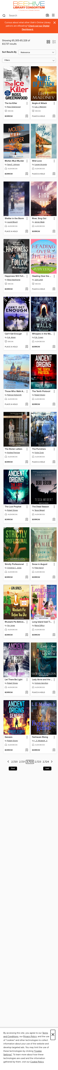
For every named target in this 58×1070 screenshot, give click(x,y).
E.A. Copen (38, 337)
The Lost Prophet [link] (13, 507)
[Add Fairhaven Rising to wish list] (54, 750)
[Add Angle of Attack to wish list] (54, 116)
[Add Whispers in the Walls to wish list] (54, 347)
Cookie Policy (37, 1061)
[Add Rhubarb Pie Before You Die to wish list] (26, 635)
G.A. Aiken (11, 337)
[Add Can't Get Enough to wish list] (26, 347)
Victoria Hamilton (41, 683)
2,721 (22, 761)
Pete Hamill (39, 568)
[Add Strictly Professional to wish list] (26, 577)
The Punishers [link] (39, 449)
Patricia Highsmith (14, 395)
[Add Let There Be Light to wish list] (26, 692)
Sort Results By (9, 52)
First (13, 768)
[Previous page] (8, 762)
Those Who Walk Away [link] (15, 391)
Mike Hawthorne (13, 280)
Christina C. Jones (14, 568)
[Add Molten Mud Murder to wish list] (26, 174)
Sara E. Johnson (13, 164)
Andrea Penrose (13, 453)
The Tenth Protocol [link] (41, 391)
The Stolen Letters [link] (13, 449)
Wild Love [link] (37, 161)
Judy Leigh (38, 280)
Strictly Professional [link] (14, 564)
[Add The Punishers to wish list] (54, 462)
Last (47, 768)
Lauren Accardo (40, 164)
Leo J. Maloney (40, 107)
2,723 (38, 761)
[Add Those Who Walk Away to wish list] (26, 404)
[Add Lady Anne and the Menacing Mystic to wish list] (54, 692)
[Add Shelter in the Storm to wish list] (26, 231)
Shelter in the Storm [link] (14, 218)
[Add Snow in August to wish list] (54, 577)
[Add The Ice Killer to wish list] (26, 116)
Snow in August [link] (39, 564)
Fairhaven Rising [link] (40, 737)
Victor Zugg (39, 453)
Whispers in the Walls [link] (42, 334)
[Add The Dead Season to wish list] (54, 519)
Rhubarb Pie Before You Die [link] (15, 622)
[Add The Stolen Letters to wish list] (26, 462)
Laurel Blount (12, 222)
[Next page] (51, 762)
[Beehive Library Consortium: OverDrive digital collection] (29, 6)
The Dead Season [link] (40, 507)
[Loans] (47, 15)
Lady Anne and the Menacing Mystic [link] (42, 679)
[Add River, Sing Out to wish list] (54, 231)
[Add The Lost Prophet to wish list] (26, 519)
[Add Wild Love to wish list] (54, 174)
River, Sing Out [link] (39, 218)
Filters (7, 60)
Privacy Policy (30, 1036)
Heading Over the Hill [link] (42, 276)
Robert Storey (39, 395)
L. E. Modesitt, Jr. (41, 741)
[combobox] (23, 15)
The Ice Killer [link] (11, 103)
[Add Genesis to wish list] (26, 750)
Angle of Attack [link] (39, 103)
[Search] (4, 15)
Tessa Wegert (39, 510)
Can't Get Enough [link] (13, 334)
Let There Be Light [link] (13, 679)
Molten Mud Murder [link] (14, 161)
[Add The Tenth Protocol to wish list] (54, 404)
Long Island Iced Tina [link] (42, 622)
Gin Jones (11, 625)
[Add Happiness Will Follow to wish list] (26, 289)
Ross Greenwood (14, 107)
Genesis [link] (8, 737)
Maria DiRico (39, 625)
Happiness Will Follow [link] (15, 276)
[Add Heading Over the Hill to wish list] (54, 289)
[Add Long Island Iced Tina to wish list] (54, 635)
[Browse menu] (53, 15)
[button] (48, 42)
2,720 (14, 761)
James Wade (39, 222)
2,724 (46, 761)
